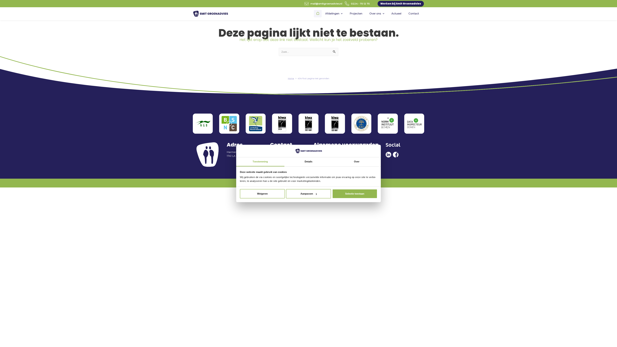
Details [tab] (309, 161)
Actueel (396, 13)
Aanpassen (306, 193)
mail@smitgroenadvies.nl (326, 3)
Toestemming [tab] (260, 161)
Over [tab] (356, 161)
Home (318, 14)
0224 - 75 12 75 (360, 3)
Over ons (375, 13)
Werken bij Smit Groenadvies (400, 3)
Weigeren (262, 193)
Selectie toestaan (354, 193)
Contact (413, 13)
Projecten (356, 13)
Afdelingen (332, 13)
